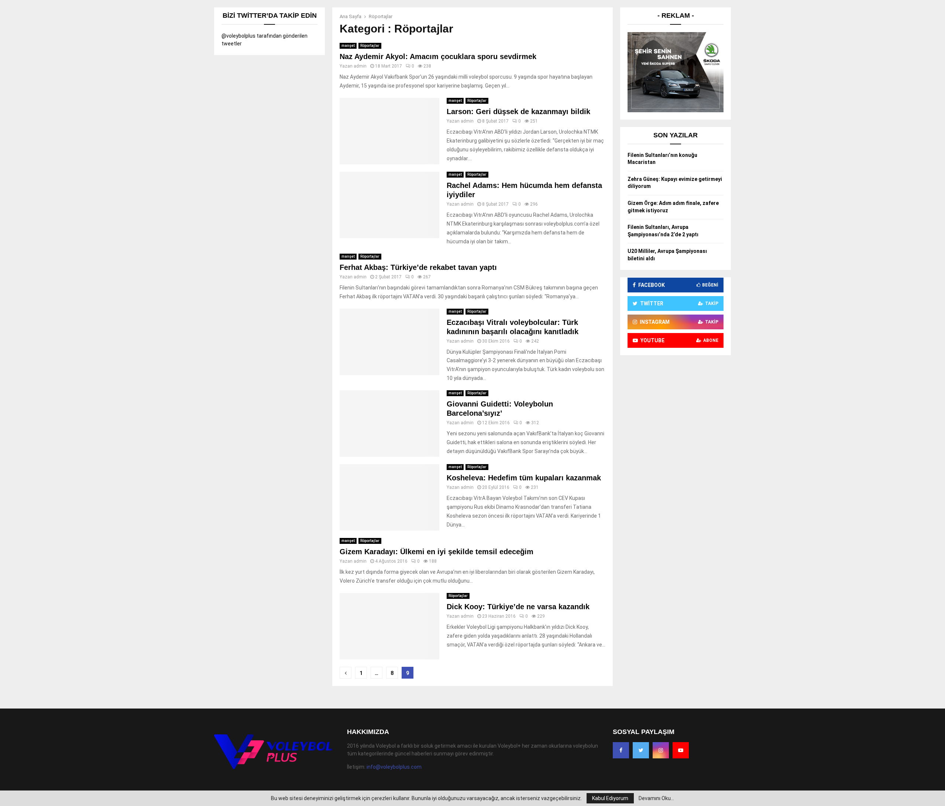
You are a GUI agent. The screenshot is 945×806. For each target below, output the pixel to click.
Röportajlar (369, 46)
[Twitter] (641, 750)
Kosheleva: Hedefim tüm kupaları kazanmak (524, 478)
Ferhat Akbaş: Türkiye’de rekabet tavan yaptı (418, 267)
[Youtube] (681, 750)
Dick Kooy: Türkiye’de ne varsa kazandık (518, 607)
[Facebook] (621, 750)
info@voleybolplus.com (394, 767)
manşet (348, 46)
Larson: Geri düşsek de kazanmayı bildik (518, 111)
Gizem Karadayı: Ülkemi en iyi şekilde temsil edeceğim (436, 552)
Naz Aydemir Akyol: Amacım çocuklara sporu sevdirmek (438, 56)
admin (360, 66)
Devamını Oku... (656, 798)
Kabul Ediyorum (610, 798)
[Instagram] (661, 750)
